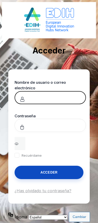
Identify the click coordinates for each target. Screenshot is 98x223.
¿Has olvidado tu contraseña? (43, 190)
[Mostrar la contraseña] (20, 143)
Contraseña (25, 116)
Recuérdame (32, 155)
